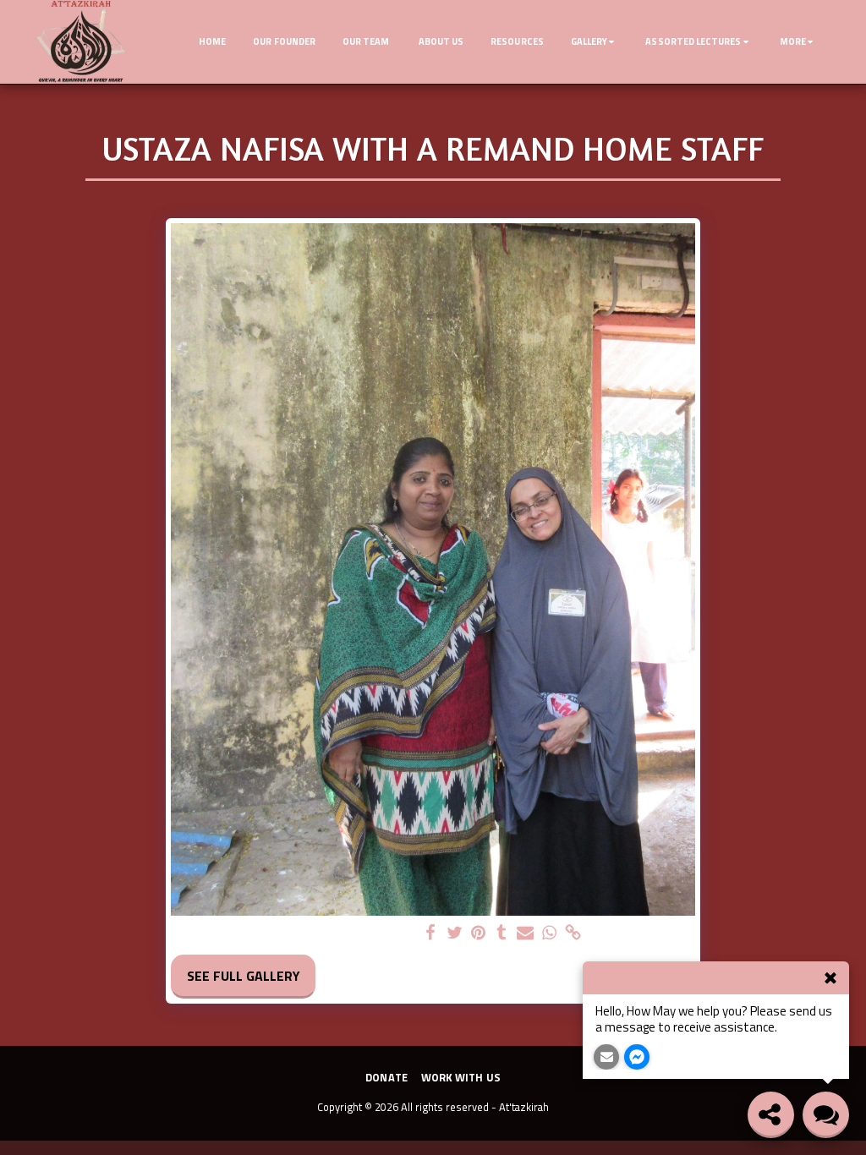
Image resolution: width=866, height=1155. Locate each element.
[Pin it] (477, 933)
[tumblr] (501, 933)
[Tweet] (454, 933)
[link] (572, 933)
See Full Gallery (243, 976)
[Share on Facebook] (430, 933)
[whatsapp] (548, 933)
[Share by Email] (525, 933)
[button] (595, 42)
